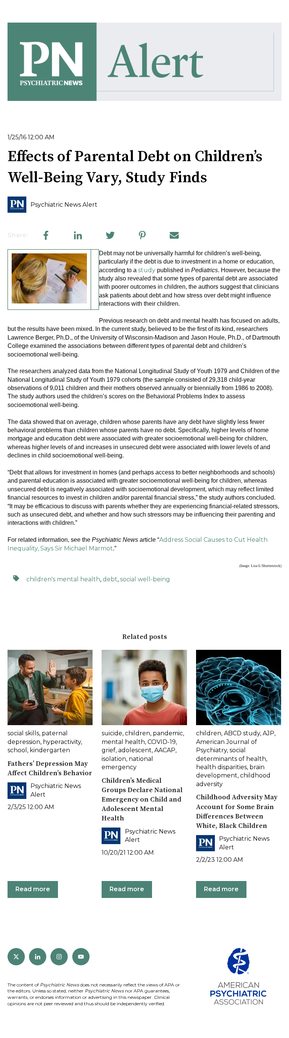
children (137, 733)
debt (110, 579)
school (17, 750)
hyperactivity (62, 741)
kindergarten (50, 750)
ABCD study (242, 733)
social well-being (145, 579)
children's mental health (63, 579)
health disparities (221, 767)
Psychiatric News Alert (63, 204)
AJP (268, 733)
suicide (112, 733)
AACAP (164, 750)
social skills (23, 733)
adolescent (135, 750)
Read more (32, 889)
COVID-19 (162, 741)
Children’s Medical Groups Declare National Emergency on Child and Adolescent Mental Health (142, 799)
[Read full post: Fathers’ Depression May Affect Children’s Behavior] (50, 687)
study (146, 270)
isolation (114, 758)
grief (109, 750)
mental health (123, 741)
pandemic (168, 733)
